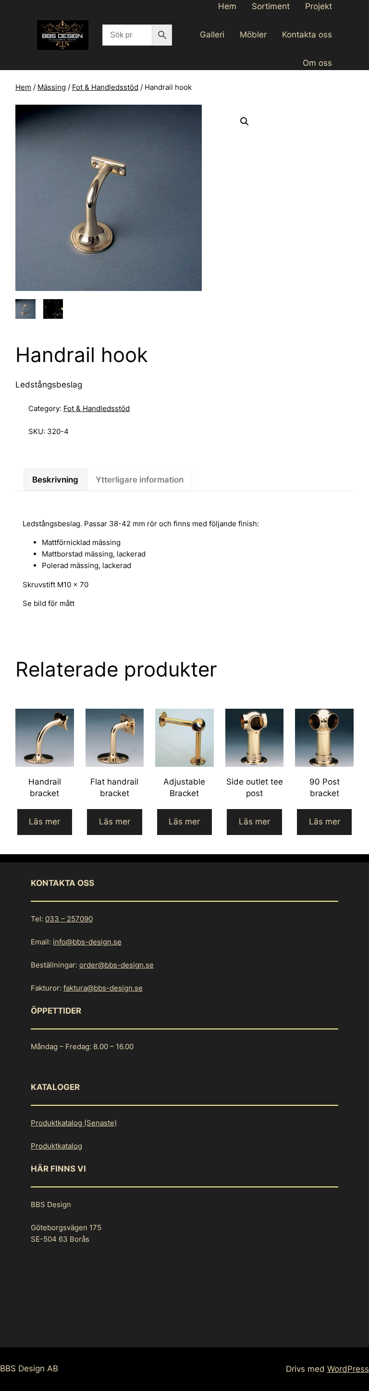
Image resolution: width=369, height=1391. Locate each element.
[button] (244, 121)
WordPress (348, 1369)
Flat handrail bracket (114, 787)
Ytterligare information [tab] (140, 479)
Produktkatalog (56, 1145)
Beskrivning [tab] (55, 479)
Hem (23, 87)
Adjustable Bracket (184, 787)
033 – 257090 (69, 918)
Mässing (51, 87)
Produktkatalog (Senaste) (74, 1122)
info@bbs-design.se (87, 941)
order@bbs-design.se (116, 964)
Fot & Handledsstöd (105, 87)
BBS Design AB (29, 1368)
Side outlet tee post (254, 787)
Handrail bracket (44, 787)
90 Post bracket (324, 787)
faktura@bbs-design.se (103, 987)
